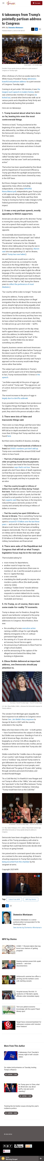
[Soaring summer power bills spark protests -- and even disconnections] (8, 964)
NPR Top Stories (31, 899)
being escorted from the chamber (15, 862)
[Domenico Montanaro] (6, 917)
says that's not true (22, 467)
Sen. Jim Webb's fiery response (21, 719)
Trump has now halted (16, 254)
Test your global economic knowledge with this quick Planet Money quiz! (28, 1009)
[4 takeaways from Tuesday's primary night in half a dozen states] (10, 1055)
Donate (37, 3)
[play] (3, 1158)
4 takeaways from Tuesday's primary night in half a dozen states (28, 1054)
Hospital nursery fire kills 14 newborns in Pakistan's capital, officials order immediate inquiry (27, 994)
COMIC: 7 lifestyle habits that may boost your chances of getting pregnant (28, 948)
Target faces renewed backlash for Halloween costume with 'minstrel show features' (28, 1024)
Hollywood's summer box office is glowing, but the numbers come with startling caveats (28, 978)
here (9, 436)
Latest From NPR (14, 899)
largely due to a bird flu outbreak (15, 398)
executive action (29, 628)
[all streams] (41, 1158)
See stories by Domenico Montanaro (27, 927)
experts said (11, 500)
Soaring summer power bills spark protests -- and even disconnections (28, 963)
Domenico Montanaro (15, 28)
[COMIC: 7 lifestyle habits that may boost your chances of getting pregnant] (8, 949)
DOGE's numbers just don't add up (24, 448)
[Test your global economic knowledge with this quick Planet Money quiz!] (8, 1010)
